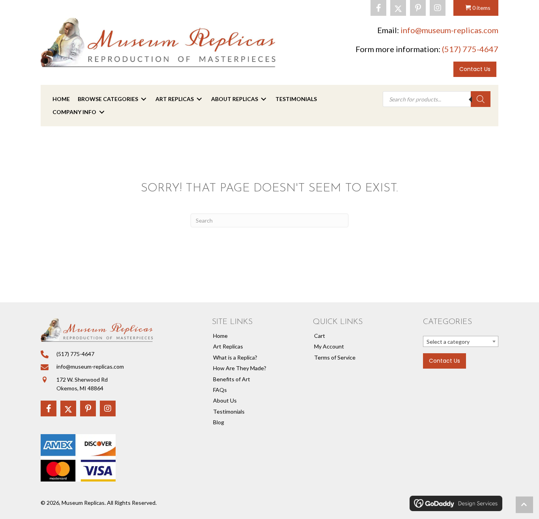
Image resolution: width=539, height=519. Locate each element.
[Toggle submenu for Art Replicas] (199, 99)
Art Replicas (228, 346)
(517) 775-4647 (470, 49)
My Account (329, 346)
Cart (319, 335)
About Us (225, 400)
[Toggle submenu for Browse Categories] (143, 99)
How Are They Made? (239, 368)
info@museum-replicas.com (449, 30)
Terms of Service (335, 357)
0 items (481, 7)
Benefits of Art (231, 379)
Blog (218, 422)
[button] (378, 8)
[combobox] (460, 341)
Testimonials (229, 411)
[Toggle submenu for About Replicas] (263, 99)
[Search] (480, 99)
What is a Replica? (235, 357)
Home (220, 335)
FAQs (220, 389)
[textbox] (460, 341)
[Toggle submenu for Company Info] (102, 111)
